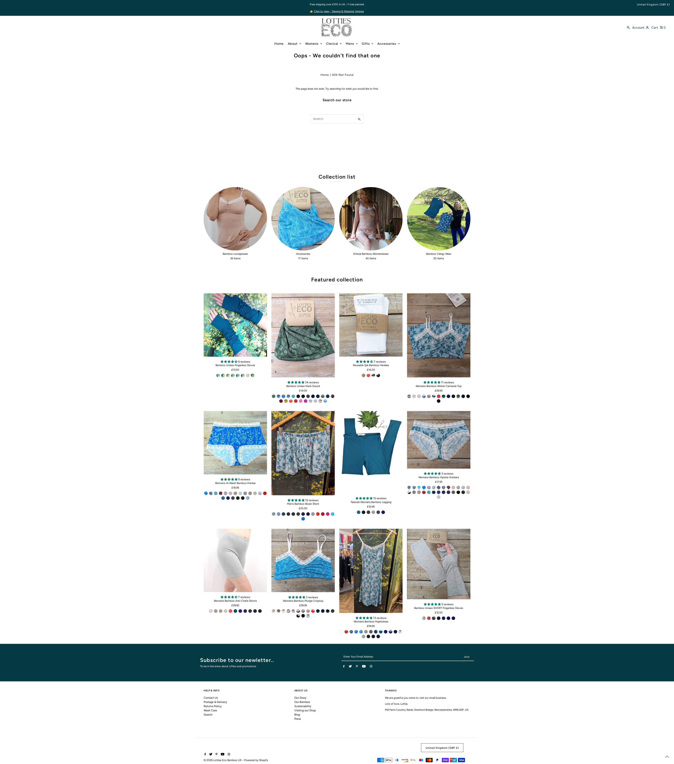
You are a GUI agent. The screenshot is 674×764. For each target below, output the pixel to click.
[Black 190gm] (303, 396)
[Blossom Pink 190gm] (438, 497)
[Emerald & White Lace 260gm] (380, 631)
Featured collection (337, 279)
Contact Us (211, 697)
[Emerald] (218, 375)
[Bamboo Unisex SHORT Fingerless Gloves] (438, 564)
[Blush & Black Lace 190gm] (409, 492)
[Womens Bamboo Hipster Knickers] (438, 440)
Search (208, 714)
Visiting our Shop (305, 710)
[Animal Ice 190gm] (409, 396)
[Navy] (238, 375)
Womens (311, 44)
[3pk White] (363, 375)
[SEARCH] (628, 27)
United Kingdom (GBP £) (653, 4)
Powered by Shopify (256, 760)
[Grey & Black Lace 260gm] (400, 631)
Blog (297, 714)
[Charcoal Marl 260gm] (298, 514)
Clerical (332, 44)
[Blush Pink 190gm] (320, 401)
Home (279, 44)
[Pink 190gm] (300, 401)
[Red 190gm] (296, 401)
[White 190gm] (468, 492)
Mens (350, 44)
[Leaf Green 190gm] (273, 396)
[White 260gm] (414, 396)
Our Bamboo (302, 702)
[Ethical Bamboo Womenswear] (371, 218)
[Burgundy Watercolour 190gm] (332, 396)
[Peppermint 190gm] (325, 401)
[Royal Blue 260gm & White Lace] (443, 492)
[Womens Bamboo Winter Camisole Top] (438, 335)
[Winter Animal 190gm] (278, 396)
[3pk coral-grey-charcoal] (368, 375)
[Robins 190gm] (443, 487)
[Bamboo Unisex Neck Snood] (303, 335)
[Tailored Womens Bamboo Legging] (371, 452)
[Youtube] (364, 667)
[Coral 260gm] (291, 401)
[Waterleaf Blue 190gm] (288, 396)
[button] (229, 361)
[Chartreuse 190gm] (286, 401)
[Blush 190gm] (235, 493)
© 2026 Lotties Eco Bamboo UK (223, 760)
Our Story (300, 697)
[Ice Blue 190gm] (240, 493)
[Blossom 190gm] (215, 611)
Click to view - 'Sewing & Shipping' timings (338, 11)
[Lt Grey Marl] (373, 512)
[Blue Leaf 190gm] (438, 487)
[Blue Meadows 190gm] (283, 396)
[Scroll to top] (666, 756)
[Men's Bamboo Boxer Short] (303, 453)
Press (297, 718)
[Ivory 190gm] (419, 396)
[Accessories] (303, 218)
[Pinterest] (357, 667)
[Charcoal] (223, 375)
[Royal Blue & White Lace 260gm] (390, 631)
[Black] (243, 375)
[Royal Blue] (233, 375)
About (293, 44)
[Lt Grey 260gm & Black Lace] (433, 396)
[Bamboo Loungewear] (235, 218)
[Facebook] (344, 667)
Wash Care (210, 710)
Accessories (386, 44)
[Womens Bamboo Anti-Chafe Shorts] (235, 560)
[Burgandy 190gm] (281, 401)
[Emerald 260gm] (327, 396)
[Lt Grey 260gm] (429, 396)
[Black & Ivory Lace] (298, 616)
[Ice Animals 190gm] (414, 487)
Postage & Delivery (215, 702)
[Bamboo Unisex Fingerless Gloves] (235, 325)
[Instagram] (371, 667)
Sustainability (302, 706)
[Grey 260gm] (315, 401)
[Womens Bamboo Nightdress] (371, 571)
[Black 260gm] (298, 396)
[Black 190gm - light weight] (293, 514)
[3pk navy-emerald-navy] (378, 375)
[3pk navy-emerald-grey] (373, 375)
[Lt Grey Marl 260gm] (211, 611)
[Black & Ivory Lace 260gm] (368, 636)
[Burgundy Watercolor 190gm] (448, 487)
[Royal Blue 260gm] (318, 396)
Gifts (366, 44)
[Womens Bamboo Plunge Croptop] (303, 560)
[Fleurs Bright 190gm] (225, 493)
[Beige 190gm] (255, 493)
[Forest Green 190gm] (323, 396)
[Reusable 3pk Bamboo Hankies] (371, 325)
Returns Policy (213, 706)
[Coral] (228, 375)
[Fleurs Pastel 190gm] (310, 401)
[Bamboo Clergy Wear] (438, 218)
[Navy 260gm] (313, 396)
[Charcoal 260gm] (308, 396)
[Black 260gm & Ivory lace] (243, 498)
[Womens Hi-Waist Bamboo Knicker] (235, 442)
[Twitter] (350, 667)
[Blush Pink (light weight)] (247, 375)
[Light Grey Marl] (252, 375)
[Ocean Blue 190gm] (303, 519)
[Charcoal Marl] (368, 512)
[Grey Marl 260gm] (313, 514)
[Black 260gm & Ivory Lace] (463, 396)
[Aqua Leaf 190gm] (293, 396)
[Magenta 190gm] (305, 401)
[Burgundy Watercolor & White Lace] (220, 493)
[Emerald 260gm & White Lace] (433, 492)
